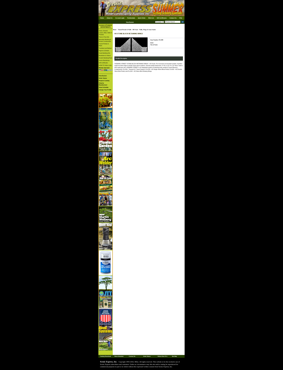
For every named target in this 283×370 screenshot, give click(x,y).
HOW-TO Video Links (105, 65)
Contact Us (173, 18)
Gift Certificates (162, 18)
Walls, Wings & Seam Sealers (147, 29)
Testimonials (131, 18)
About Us (110, 18)
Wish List (151, 18)
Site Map (174, 356)
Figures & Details (104, 50)
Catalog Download (105, 356)
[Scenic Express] (141, 8)
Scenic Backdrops (104, 60)
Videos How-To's (162, 356)
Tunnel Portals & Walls (104, 44)
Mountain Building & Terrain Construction (105, 40)
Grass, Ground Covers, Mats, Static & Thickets (105, 32)
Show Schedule (118, 356)
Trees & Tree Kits (104, 37)
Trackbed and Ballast (105, 48)
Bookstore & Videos (105, 55)
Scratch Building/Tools (105, 58)
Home (102, 18)
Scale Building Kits (104, 53)
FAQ (180, 18)
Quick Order (141, 18)
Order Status (147, 356)
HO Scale (135, 29)
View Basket (130, 22)
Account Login (119, 18)
